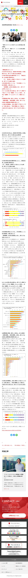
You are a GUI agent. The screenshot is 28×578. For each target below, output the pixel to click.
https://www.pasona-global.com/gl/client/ (11, 430)
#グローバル (19, 25)
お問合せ (20, 2)
